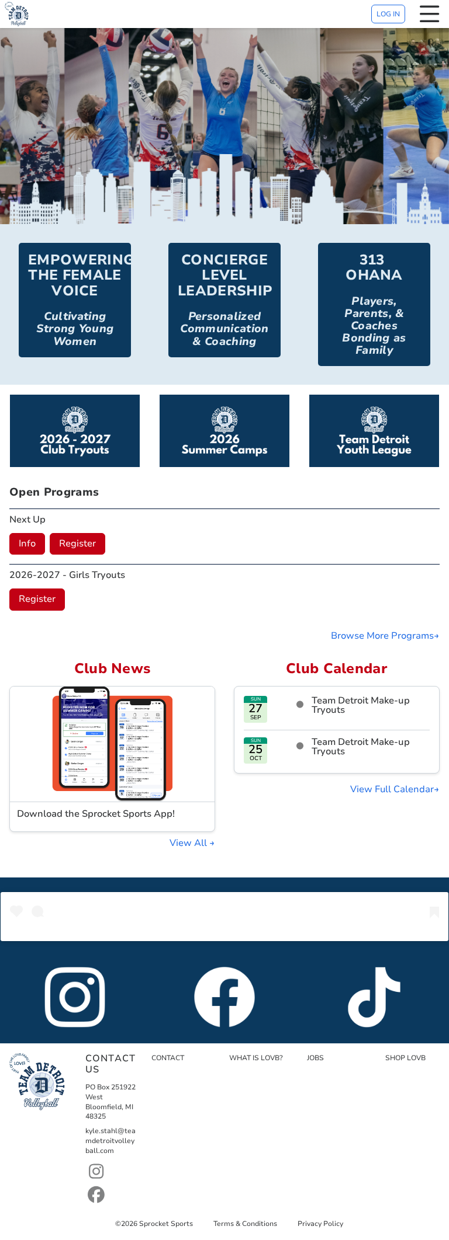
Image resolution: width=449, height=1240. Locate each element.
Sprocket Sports (166, 1224)
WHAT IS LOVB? (256, 1058)
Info (27, 543)
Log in (388, 14)
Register (77, 543)
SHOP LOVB (405, 1058)
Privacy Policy (320, 1224)
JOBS (315, 1058)
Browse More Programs (382, 635)
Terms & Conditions (245, 1224)
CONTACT (167, 1058)
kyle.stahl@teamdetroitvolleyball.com (110, 1140)
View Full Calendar (392, 789)
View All (189, 843)
